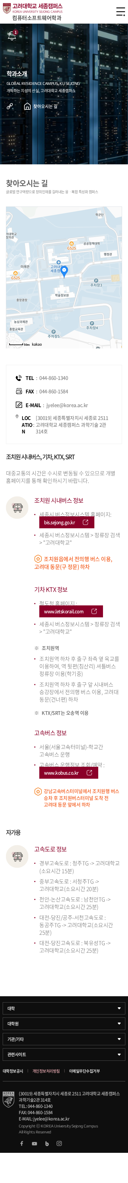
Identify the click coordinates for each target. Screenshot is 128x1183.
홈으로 (27, 106)
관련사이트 (16, 1054)
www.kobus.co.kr (61, 772)
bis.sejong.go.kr (59, 522)
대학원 (13, 1023)
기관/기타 (15, 1039)
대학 (11, 1008)
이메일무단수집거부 (84, 1071)
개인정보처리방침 (46, 1071)
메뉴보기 (120, 11)
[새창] (21, 1143)
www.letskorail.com (63, 611)
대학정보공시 (13, 1071)
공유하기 (14, 106)
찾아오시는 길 (45, 106)
